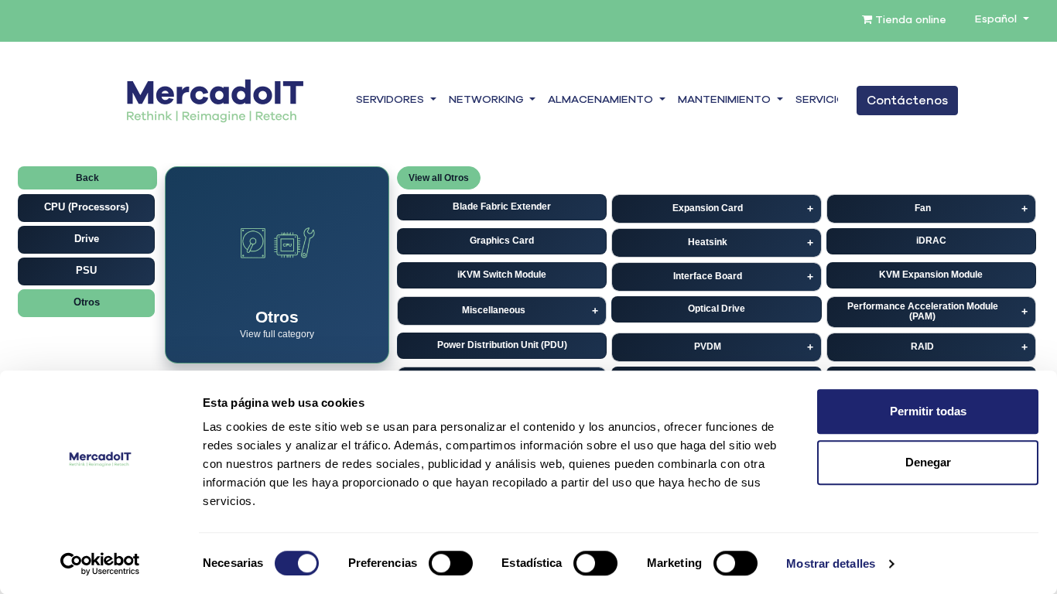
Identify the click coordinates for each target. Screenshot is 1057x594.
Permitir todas (928, 411)
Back (87, 177)
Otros (87, 302)
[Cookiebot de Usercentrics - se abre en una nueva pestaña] (100, 563)
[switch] (451, 563)
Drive (86, 238)
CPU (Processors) (86, 207)
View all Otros (439, 177)
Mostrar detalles (830, 563)
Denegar (928, 462)
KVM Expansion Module (931, 274)
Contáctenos (907, 100)
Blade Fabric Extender (502, 206)
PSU (86, 270)
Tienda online (909, 20)
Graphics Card (502, 240)
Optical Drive (716, 308)
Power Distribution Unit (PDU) (502, 345)
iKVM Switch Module (501, 274)
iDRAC (931, 240)
